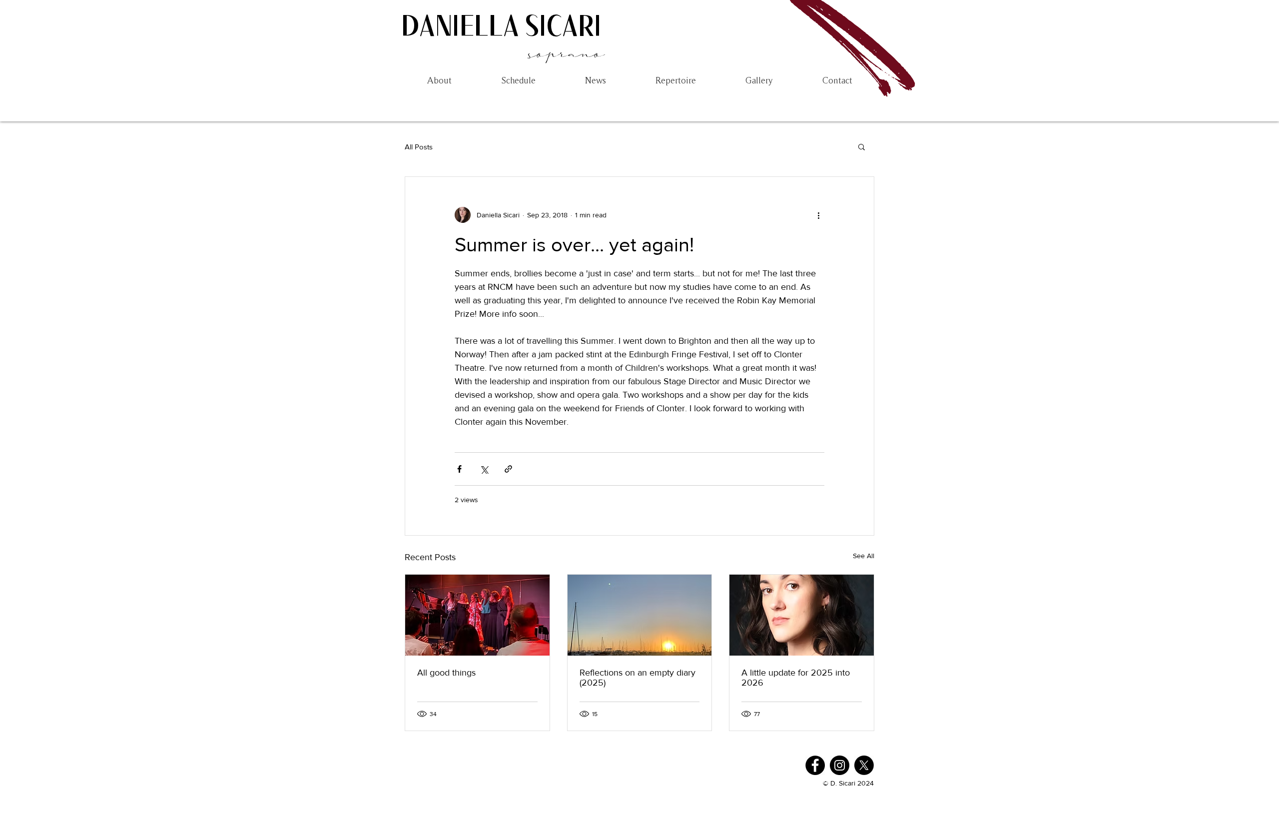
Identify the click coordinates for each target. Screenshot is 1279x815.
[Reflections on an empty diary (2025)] (640, 615)
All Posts (419, 146)
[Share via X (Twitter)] (484, 469)
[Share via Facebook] (459, 469)
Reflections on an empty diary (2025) (637, 678)
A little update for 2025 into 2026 (795, 678)
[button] (861, 146)
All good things (446, 673)
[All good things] (477, 615)
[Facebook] (815, 765)
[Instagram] (839, 765)
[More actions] (818, 215)
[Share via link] (508, 469)
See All (863, 556)
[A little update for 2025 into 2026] (801, 615)
